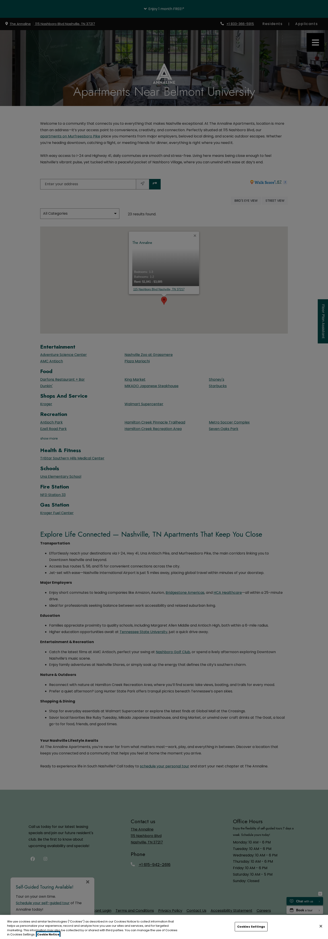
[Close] (321, 926)
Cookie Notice (48, 934)
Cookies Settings (251, 926)
